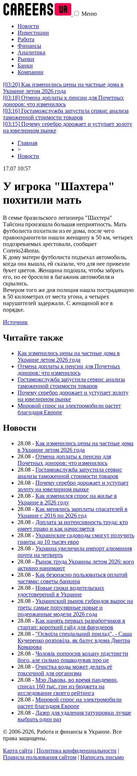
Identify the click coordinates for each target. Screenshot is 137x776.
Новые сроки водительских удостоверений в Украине (61, 591)
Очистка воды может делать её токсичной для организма (65, 670)
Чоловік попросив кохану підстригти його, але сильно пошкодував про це (73, 656)
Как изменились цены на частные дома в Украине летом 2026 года (63, 87)
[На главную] (38, 14)
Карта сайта (18, 751)
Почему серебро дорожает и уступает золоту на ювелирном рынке (73, 486)
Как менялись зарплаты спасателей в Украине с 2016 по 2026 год (73, 512)
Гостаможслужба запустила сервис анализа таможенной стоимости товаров (66, 114)
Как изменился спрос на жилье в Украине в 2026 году (67, 499)
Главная (27, 143)
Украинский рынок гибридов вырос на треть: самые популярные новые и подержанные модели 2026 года (75, 607)
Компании (30, 72)
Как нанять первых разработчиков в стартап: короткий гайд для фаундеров (71, 624)
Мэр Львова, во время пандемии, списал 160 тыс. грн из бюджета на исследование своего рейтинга (68, 686)
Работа (26, 39)
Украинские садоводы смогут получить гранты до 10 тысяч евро (76, 538)
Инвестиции (33, 33)
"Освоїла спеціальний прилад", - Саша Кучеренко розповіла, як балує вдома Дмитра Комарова (75, 640)
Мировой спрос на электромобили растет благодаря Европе (70, 702)
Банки (25, 65)
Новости (28, 26)
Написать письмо (102, 757)
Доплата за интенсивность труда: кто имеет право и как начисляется (73, 525)
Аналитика (31, 52)
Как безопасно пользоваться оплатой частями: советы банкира (73, 578)
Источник (15, 322)
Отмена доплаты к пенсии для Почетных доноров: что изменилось (63, 101)
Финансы (29, 46)
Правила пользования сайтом (39, 757)
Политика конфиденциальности (77, 751)
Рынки (26, 59)
